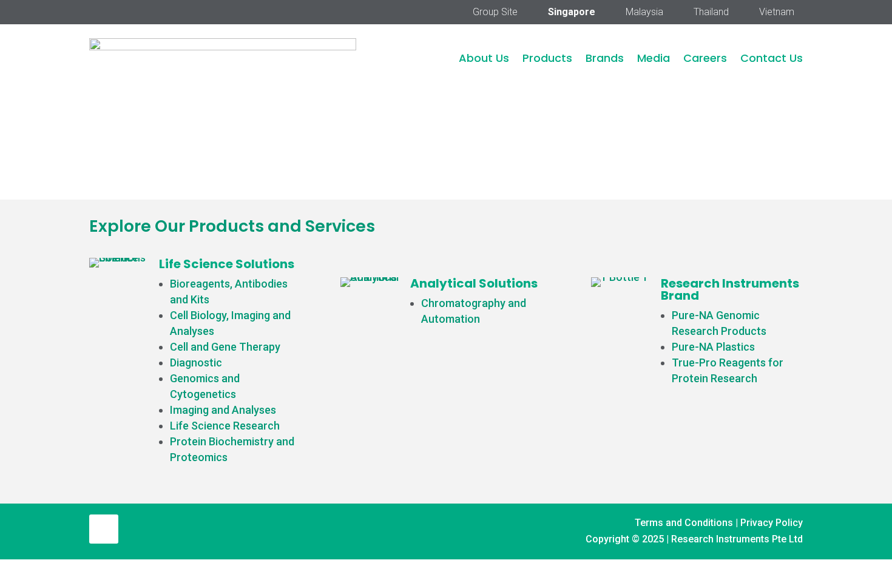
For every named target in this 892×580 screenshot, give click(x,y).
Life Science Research (225, 425)
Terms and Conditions (684, 522)
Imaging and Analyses (223, 409)
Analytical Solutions (474, 283)
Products (547, 58)
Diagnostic (196, 362)
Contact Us (771, 58)
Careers (705, 58)
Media (653, 58)
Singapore (571, 13)
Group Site (495, 13)
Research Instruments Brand (730, 289)
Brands (605, 58)
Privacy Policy (771, 522)
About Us (484, 58)
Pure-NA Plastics (713, 346)
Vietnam (776, 13)
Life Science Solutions (226, 263)
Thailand (711, 13)
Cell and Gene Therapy (225, 346)
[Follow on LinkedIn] (103, 529)
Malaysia (644, 13)
